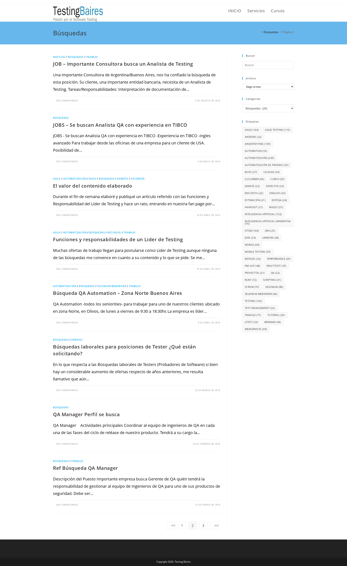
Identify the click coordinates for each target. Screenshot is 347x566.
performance (279, 259)
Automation (256, 151)
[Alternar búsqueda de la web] (292, 10)
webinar (272, 322)
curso (277, 179)
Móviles (253, 259)
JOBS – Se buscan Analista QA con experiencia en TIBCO (120, 125)
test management (260, 308)
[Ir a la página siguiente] (214, 525)
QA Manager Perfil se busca (86, 414)
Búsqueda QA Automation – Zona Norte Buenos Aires (117, 293)
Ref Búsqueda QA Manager (85, 468)
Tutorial (276, 315)
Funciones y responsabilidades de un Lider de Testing (118, 239)
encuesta (254, 193)
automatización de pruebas (267, 165)
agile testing (277, 130)
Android (253, 137)
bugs (251, 172)
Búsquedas (76, 57)
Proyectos (255, 273)
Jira (270, 230)
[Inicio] (258, 32)
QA (275, 273)
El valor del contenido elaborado (92, 185)
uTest (251, 322)
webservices (256, 329)
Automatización (75, 178)
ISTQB (252, 230)
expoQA (279, 200)
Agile (57, 178)
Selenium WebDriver (111, 286)
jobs (250, 237)
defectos (275, 186)
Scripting (272, 280)
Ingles (276, 207)
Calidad (271, 172)
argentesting (257, 144)
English (277, 193)
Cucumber (254, 179)
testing (253, 301)
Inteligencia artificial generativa (268, 222)
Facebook (138, 178)
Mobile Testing (258, 251)
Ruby (251, 280)
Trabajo (92, 57)
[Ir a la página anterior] (170, 525)
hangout (254, 207)
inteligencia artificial (263, 214)
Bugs (92, 178)
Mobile (252, 244)
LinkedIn (270, 237)
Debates (122, 178)
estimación (255, 200)
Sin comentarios (67, 100)
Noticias (59, 57)
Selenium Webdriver (261, 294)
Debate (252, 186)
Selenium (274, 287)
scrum (252, 287)
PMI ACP (252, 266)
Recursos (114, 232)
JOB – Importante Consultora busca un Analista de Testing (123, 63)
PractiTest (276, 266)
